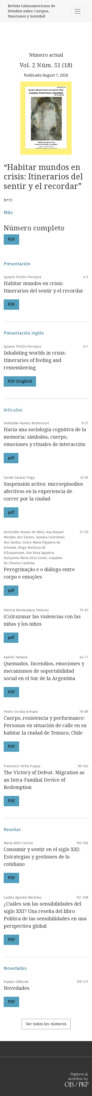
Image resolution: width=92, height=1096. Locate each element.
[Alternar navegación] (77, 11)
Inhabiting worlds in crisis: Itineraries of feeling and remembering (35, 360)
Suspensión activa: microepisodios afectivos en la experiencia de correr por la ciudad (43, 491)
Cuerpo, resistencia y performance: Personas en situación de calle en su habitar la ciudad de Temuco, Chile (45, 725)
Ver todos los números (46, 1024)
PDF (11, 239)
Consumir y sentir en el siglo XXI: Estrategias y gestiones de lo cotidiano (42, 856)
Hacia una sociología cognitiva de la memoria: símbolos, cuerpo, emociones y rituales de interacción (45, 437)
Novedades (16, 988)
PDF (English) (20, 381)
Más (8, 212)
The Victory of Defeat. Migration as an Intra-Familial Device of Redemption (44, 780)
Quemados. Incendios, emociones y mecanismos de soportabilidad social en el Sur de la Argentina (44, 671)
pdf (11, 458)
